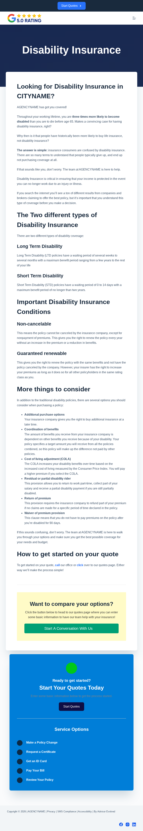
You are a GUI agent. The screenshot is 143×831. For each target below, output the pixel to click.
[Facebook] (121, 824)
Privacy (51, 811)
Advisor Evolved (106, 811)
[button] (71, 628)
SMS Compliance (66, 811)
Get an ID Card (36, 761)
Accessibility (85, 811)
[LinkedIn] (134, 824)
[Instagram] (127, 824)
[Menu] (134, 18)
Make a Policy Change (42, 742)
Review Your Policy (39, 779)
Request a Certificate (41, 751)
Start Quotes (69, 5)
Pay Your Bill (35, 770)
